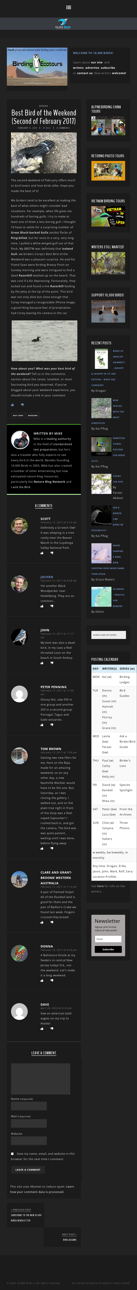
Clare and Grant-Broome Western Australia (56, 877)
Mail (21, 1116)
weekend (33, 415)
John (45, 630)
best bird (18, 415)
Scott (46, 519)
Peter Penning (54, 687)
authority (64, 439)
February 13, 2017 (27, 128)
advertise (92, 68)
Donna (47, 946)
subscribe (108, 68)
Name (22, 1099)
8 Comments (63, 128)
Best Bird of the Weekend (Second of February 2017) (43, 117)
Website (16, 1134)
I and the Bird (20, 487)
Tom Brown (51, 749)
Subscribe (108, 949)
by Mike (47, 128)
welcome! (119, 73)
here (100, 886)
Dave (45, 1004)
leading (52, 439)
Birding (43, 106)
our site (97, 62)
